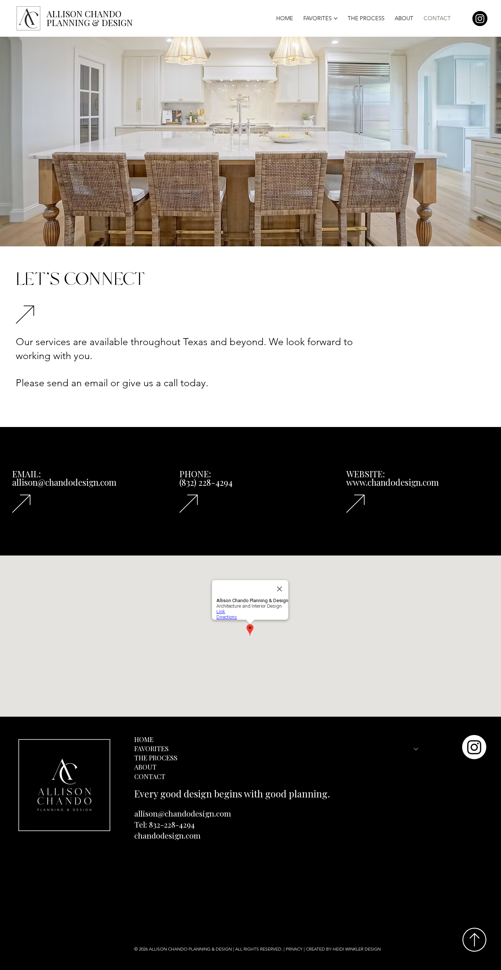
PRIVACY (294, 949)
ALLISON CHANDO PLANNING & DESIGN (190, 949)
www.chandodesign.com (392, 482)
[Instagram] (479, 18)
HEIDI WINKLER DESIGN (357, 949)
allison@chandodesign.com (182, 813)
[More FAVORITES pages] (335, 18)
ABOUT (145, 767)
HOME (144, 739)
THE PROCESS (156, 757)
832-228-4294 (172, 824)
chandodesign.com (167, 835)
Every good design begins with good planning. (232, 793)
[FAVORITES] (416, 748)
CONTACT (149, 776)
